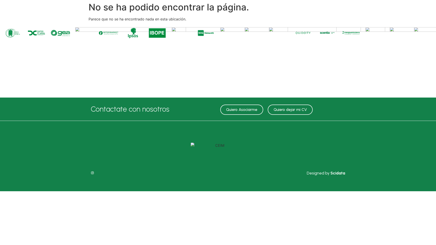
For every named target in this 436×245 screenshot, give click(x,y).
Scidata (337, 173)
